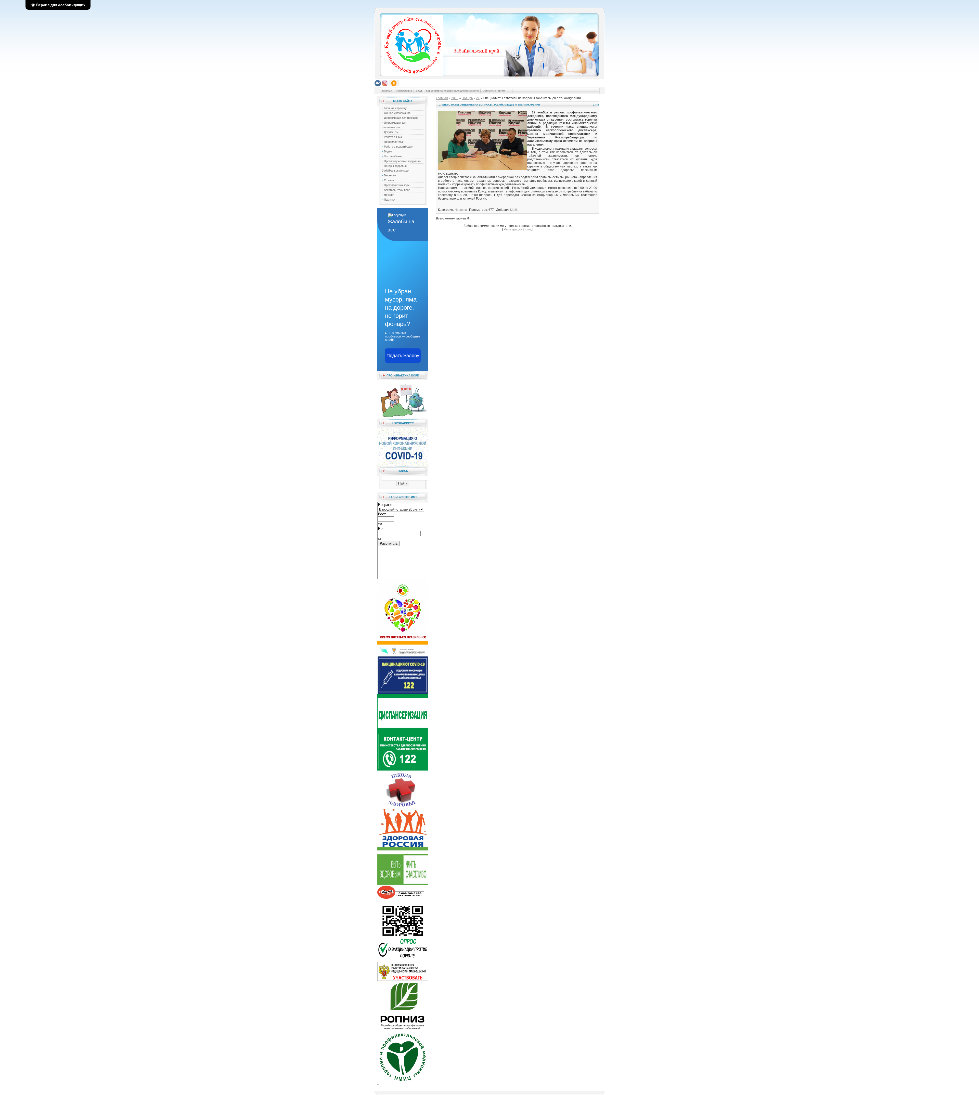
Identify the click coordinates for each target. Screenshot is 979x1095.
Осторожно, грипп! (494, 90)
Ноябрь (467, 98)
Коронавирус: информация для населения (452, 90)
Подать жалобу (403, 355)
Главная (387, 90)
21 (478, 98)
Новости (461, 210)
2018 (454, 98)
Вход (419, 90)
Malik (514, 210)
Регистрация (404, 90)
